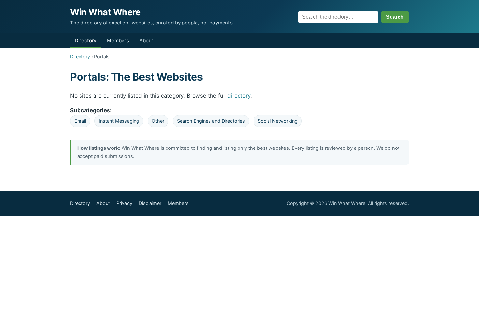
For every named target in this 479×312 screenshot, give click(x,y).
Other (158, 121)
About (146, 41)
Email (80, 121)
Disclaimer (150, 203)
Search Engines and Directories (211, 121)
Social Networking (278, 121)
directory (238, 95)
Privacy (124, 203)
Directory (85, 41)
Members (118, 41)
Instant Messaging (119, 121)
